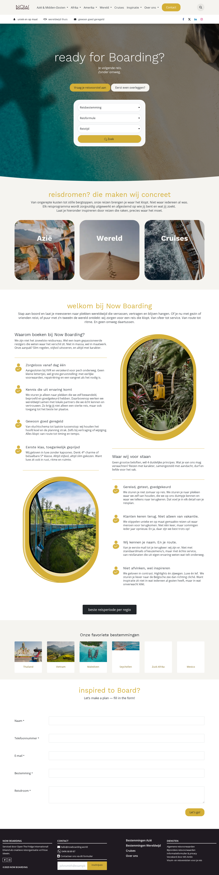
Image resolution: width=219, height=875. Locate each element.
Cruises (131, 851)
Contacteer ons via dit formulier (77, 856)
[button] (200, 7)
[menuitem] (52, 7)
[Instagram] (201, 19)
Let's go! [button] (195, 812)
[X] (189, 19)
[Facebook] (183, 19)
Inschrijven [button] (97, 864)
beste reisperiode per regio (109, 609)
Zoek (110, 139)
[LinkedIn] (195, 19)
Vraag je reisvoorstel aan (90, 87)
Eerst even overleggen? (130, 87)
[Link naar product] (28, 651)
